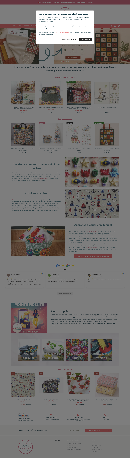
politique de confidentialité (62, 32)
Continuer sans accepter (68, 39)
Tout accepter (86, 39)
